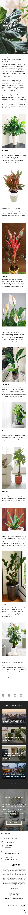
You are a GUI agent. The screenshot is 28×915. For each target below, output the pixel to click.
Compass (24, 870)
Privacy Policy (20, 906)
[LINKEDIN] (14, 894)
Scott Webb (13, 678)
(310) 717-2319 (8, 847)
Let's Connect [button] (14, 822)
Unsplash (21, 678)
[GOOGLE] (17, 894)
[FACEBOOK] (10, 894)
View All (14, 783)
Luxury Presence (18, 898)
